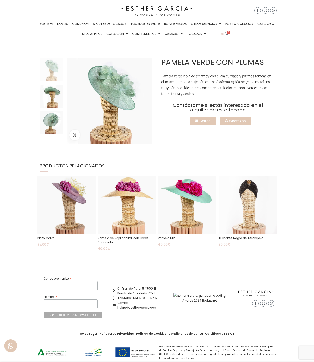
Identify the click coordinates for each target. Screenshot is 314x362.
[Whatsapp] (273, 10)
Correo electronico (57, 279)
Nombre (50, 297)
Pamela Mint (167, 238)
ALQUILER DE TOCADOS (109, 24)
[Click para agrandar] (74, 135)
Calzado (172, 34)
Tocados (194, 34)
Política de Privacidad (117, 333)
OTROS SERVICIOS (204, 24)
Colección (115, 34)
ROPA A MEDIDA (175, 24)
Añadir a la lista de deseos (92, 183)
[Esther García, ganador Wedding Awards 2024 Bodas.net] (199, 298)
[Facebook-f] (257, 10)
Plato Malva (45, 238)
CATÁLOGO (265, 24)
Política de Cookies (151, 333)
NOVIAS (62, 24)
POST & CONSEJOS (239, 24)
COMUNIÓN (80, 24)
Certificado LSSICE (219, 333)
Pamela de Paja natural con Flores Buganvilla (123, 240)
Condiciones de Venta (185, 333)
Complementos (144, 34)
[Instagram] (265, 10)
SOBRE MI (46, 24)
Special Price (92, 34)
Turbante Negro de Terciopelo (241, 238)
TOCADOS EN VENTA (145, 24)
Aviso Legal (89, 333)
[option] (51, 69)
